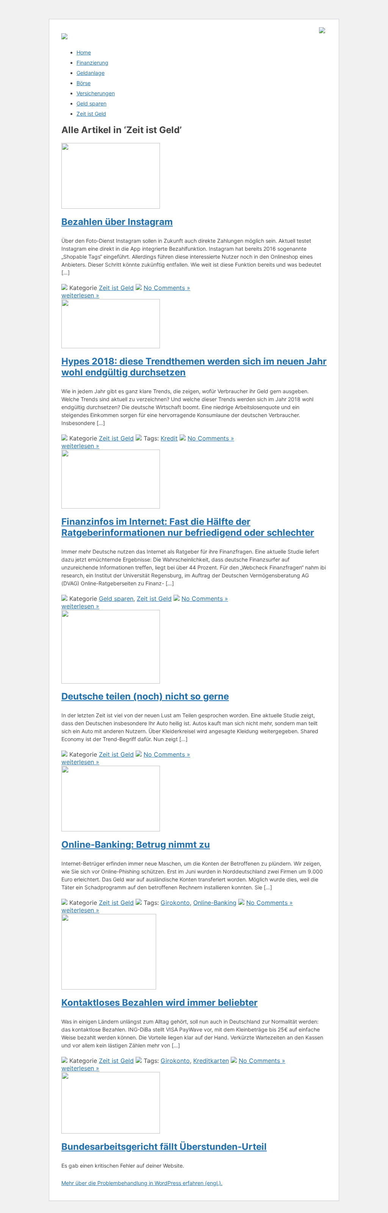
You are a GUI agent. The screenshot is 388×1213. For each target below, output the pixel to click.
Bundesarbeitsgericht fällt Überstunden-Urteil (164, 1146)
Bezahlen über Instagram (117, 221)
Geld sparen (91, 103)
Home (84, 52)
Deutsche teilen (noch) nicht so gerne (145, 696)
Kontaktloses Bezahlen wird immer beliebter (159, 1002)
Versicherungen (96, 93)
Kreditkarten (211, 1060)
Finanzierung (92, 62)
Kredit (169, 438)
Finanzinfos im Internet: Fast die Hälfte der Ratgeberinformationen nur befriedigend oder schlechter (187, 527)
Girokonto (175, 902)
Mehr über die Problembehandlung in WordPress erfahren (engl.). (141, 1183)
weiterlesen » (80, 295)
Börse (84, 83)
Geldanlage (91, 73)
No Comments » (167, 288)
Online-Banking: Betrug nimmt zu (135, 844)
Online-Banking (214, 902)
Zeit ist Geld (91, 113)
